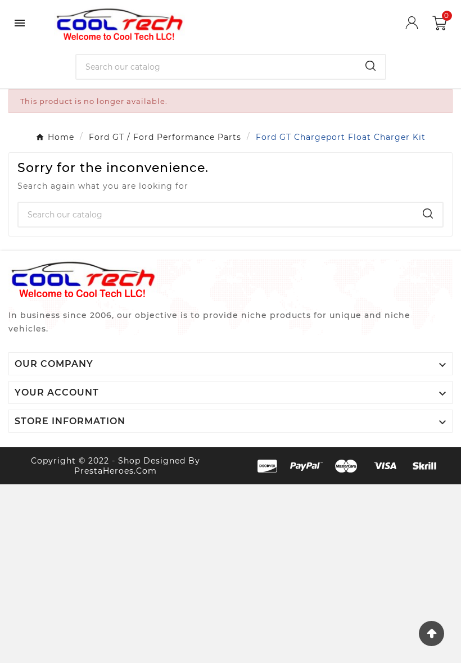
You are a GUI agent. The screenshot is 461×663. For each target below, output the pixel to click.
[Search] (370, 66)
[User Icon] (418, 22)
